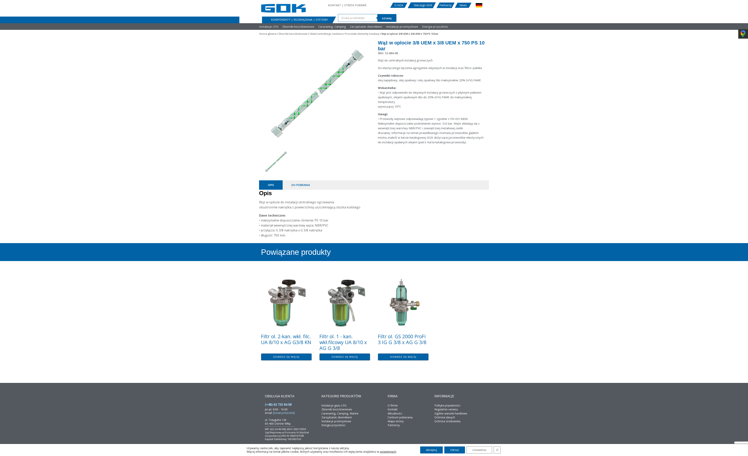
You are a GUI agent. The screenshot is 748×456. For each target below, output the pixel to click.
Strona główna (267, 33)
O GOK (398, 5)
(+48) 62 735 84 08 (278, 404)
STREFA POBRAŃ (355, 5)
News (463, 5)
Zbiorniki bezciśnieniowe (298, 26)
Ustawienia (479, 450)
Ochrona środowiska (447, 421)
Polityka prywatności (447, 405)
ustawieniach (388, 451)
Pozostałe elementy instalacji (362, 33)
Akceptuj (431, 450)
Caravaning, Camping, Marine (339, 413)
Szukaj (387, 18)
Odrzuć (454, 450)
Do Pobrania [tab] (300, 185)
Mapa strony (396, 421)
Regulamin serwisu (446, 409)
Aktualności (395, 413)
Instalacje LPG (268, 26)
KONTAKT (334, 5)
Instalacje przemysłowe (402, 26)
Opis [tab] (271, 185)
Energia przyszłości (435, 26)
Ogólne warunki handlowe (450, 413)
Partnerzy (445, 5)
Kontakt (393, 409)
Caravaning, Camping (332, 26)
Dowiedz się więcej (286, 357)
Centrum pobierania (400, 417)
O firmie (393, 405)
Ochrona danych (444, 417)
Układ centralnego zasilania (326, 33)
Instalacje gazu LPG (333, 405)
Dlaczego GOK (423, 5)
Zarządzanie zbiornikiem (366, 26)
